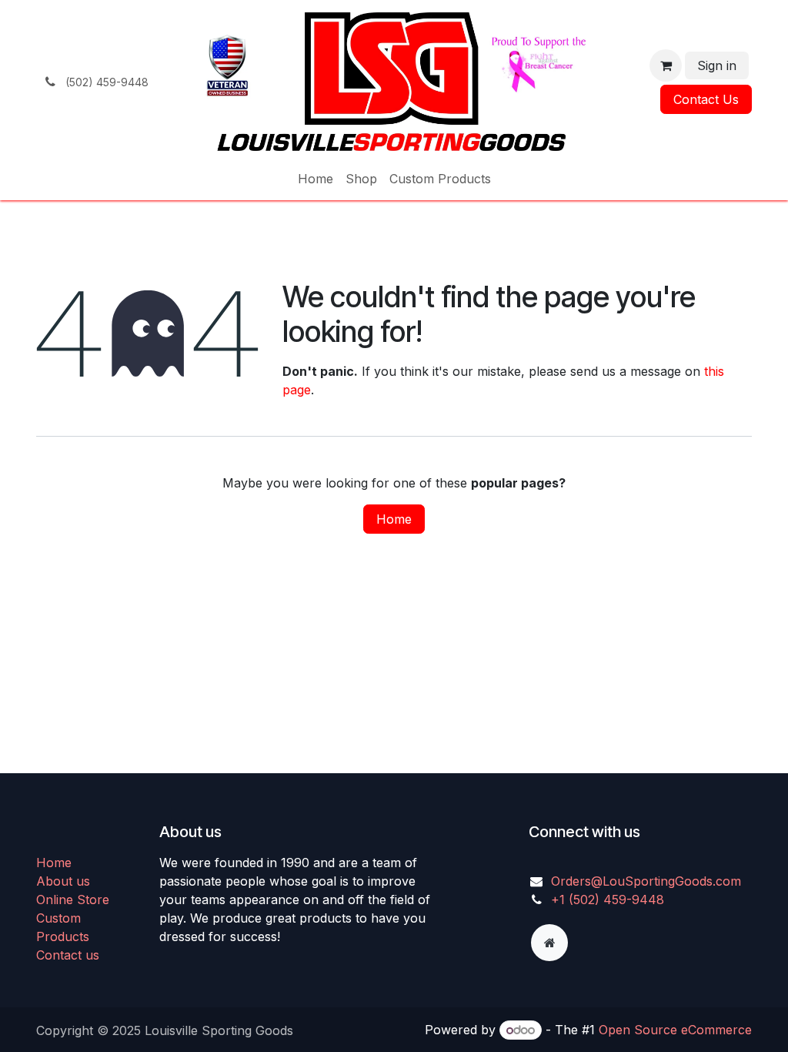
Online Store (72, 899)
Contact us (67, 955)
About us (63, 881)
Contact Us (706, 99)
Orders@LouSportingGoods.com (646, 881)
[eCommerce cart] (665, 65)
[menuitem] (315, 178)
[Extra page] (549, 942)
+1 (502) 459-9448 (607, 899)
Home (394, 519)
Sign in (716, 65)
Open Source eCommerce (675, 1029)
